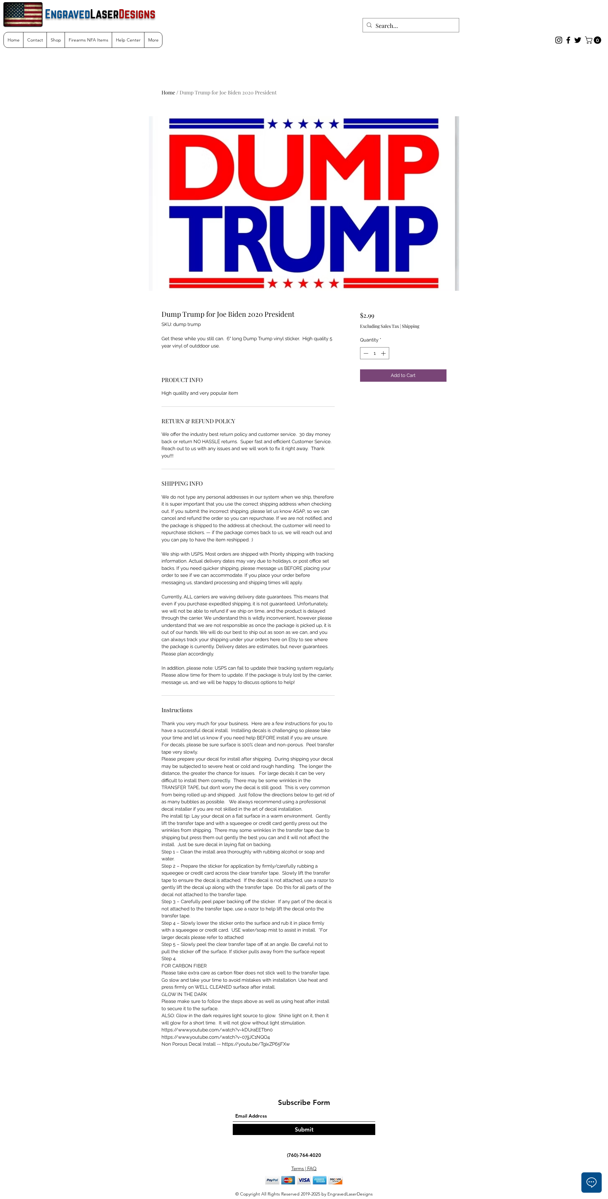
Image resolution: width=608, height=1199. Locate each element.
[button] (594, 40)
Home (168, 92)
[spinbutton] (374, 353)
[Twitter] (577, 40)
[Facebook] (568, 40)
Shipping (410, 326)
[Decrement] (365, 353)
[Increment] (384, 353)
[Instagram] (558, 40)
